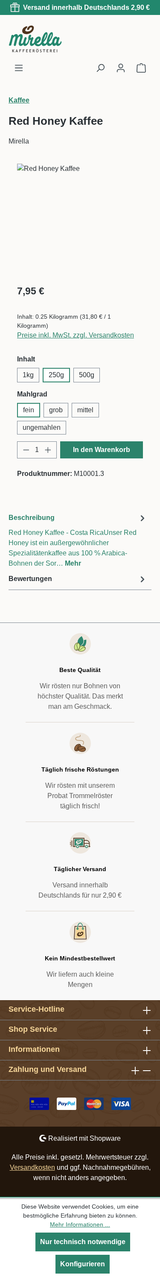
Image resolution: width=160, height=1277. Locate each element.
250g (56, 375)
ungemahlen (42, 427)
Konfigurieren (82, 1264)
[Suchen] (100, 67)
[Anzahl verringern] (26, 449)
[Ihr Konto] (121, 67)
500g (86, 375)
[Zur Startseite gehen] (51, 39)
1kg (28, 375)
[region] (80, 220)
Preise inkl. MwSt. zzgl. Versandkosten (75, 335)
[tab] (78, 540)
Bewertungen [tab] (30, 578)
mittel (85, 410)
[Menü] (19, 67)
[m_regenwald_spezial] (80, 212)
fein (28, 410)
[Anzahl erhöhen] (48, 449)
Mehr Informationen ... (80, 1224)
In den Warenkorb (101, 449)
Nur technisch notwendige (82, 1241)
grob (56, 410)
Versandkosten (32, 1167)
